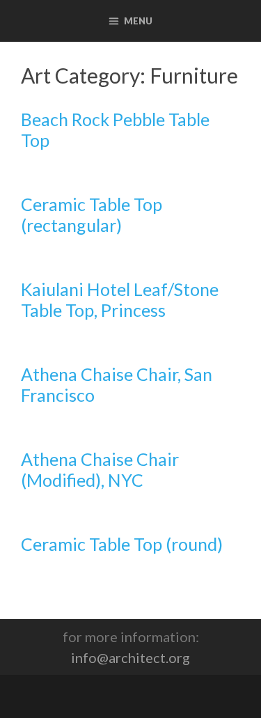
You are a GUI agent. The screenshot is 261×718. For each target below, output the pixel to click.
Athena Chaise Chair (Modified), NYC (100, 469)
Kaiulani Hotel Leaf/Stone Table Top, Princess (120, 299)
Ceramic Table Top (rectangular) (91, 214)
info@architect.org (130, 657)
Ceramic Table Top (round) (122, 543)
